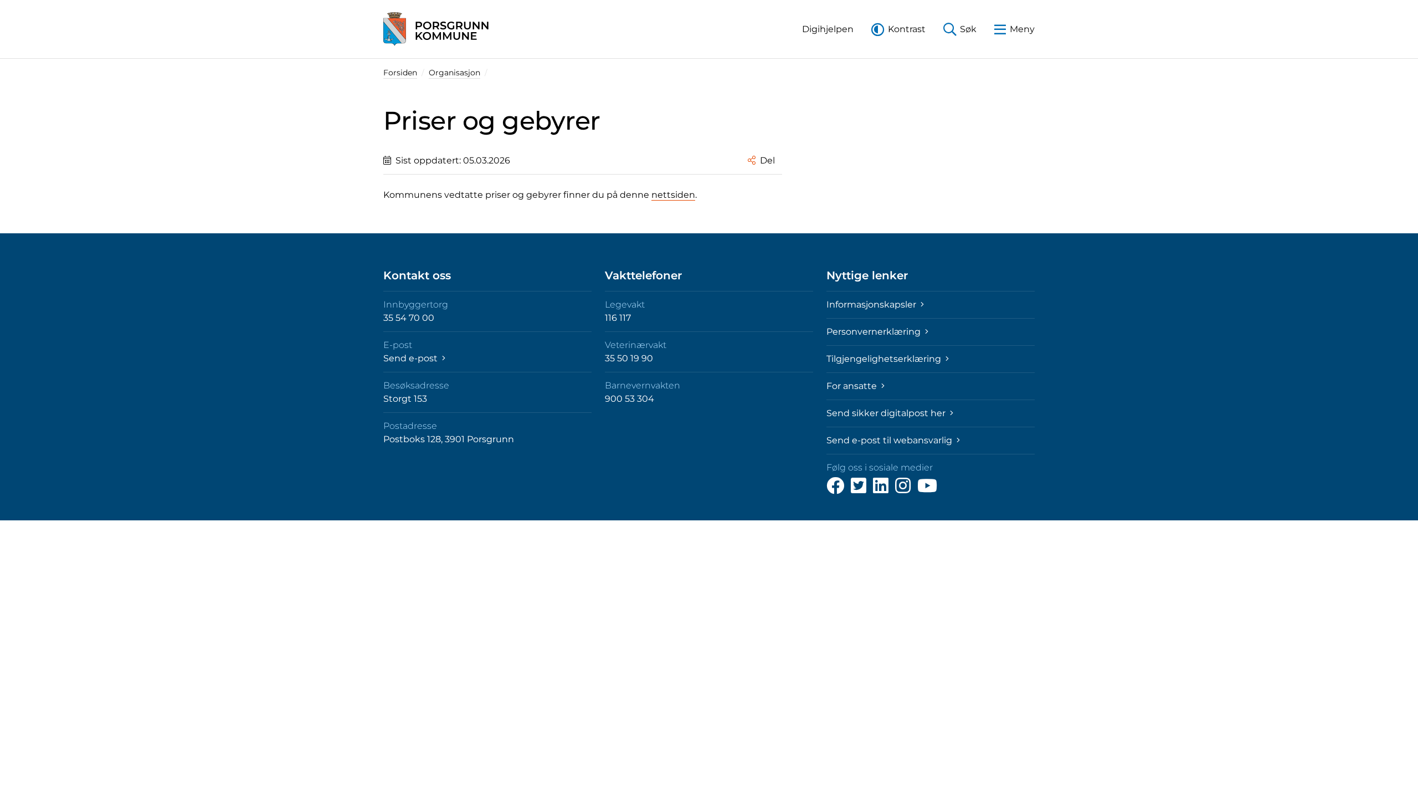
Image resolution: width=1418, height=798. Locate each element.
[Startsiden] (436, 29)
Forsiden (400, 73)
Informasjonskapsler (872, 304)
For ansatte (852, 386)
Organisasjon (454, 73)
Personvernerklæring (874, 331)
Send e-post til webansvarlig (890, 440)
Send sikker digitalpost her (887, 413)
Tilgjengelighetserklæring (884, 359)
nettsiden (673, 195)
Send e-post (411, 358)
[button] (828, 29)
